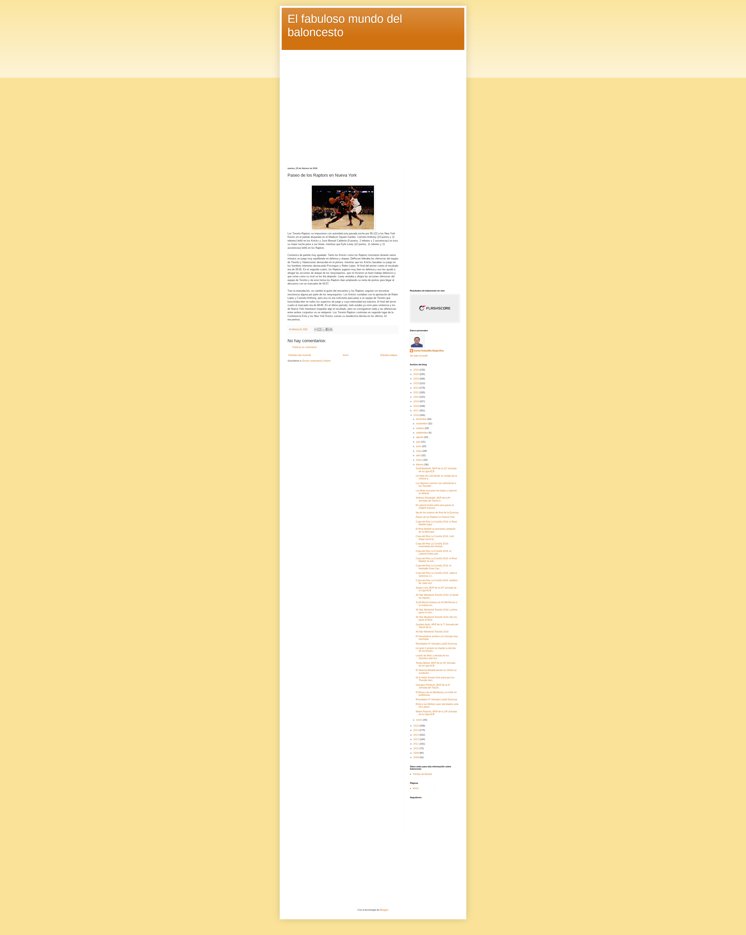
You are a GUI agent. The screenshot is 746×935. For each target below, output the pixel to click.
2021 (416, 392)
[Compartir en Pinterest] (331, 329)
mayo (419, 451)
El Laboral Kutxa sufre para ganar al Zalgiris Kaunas (435, 506)
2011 (416, 743)
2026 (416, 369)
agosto (420, 437)
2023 (416, 383)
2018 (416, 406)
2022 (416, 387)
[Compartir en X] (323, 329)
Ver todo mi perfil (419, 355)
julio (418, 441)
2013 (416, 735)
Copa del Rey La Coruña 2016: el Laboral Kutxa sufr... (433, 552)
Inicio (346, 355)
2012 (416, 739)
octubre (420, 428)
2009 (416, 753)
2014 (416, 730)
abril (418, 455)
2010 (416, 748)
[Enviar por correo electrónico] (316, 329)
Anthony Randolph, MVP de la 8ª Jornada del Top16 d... (433, 499)
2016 (416, 415)
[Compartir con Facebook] (327, 329)
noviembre (422, 423)
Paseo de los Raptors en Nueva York (435, 517)
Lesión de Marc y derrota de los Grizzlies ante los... (432, 657)
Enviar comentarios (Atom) (316, 360)
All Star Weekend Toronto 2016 (432, 631)
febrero (420, 464)
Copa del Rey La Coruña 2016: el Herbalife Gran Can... (433, 567)
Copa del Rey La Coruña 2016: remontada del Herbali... (432, 545)
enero (419, 720)
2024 (416, 378)
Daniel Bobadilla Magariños (429, 350)
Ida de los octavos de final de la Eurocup (437, 512)
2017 (416, 410)
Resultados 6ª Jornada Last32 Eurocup (436, 643)
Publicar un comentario (304, 347)
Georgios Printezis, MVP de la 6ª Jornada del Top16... (433, 686)
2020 (416, 397)
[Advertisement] (373, 105)
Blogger (384, 910)
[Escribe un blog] (320, 329)
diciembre (421, 419)
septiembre (422, 432)
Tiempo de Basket (422, 774)
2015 (416, 725)
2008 (416, 757)
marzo (419, 460)
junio (419, 446)
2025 (416, 374)
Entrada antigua (388, 355)
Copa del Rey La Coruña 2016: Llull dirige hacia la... (435, 537)
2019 (416, 401)
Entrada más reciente (299, 355)
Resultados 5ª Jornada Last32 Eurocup (436, 699)
